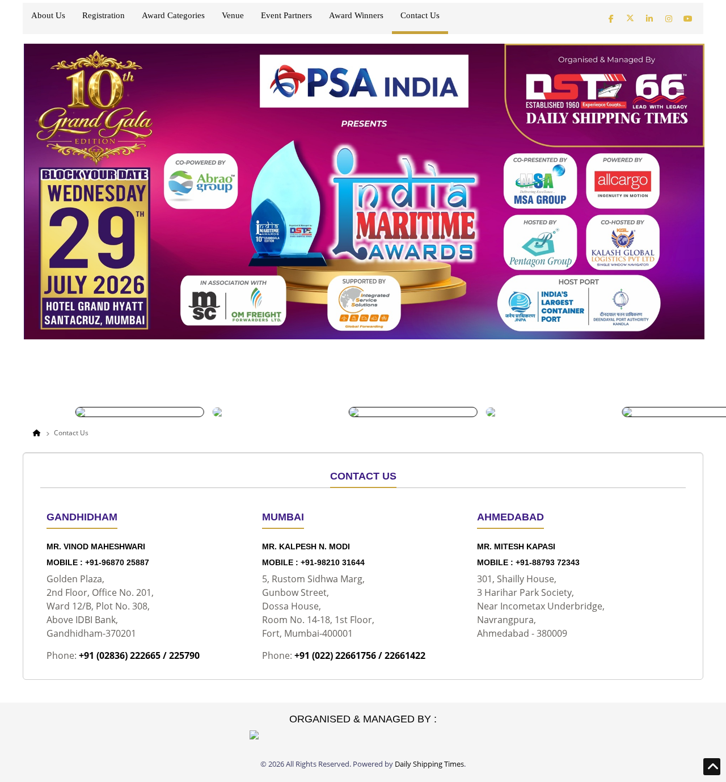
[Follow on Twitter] (630, 18)
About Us (48, 15)
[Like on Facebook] (610, 18)
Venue (233, 15)
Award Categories (173, 15)
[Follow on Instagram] (668, 18)
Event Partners (286, 15)
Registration (103, 15)
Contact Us (420, 15)
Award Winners (356, 15)
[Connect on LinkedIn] (649, 18)
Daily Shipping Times (429, 764)
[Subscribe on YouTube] (688, 18)
